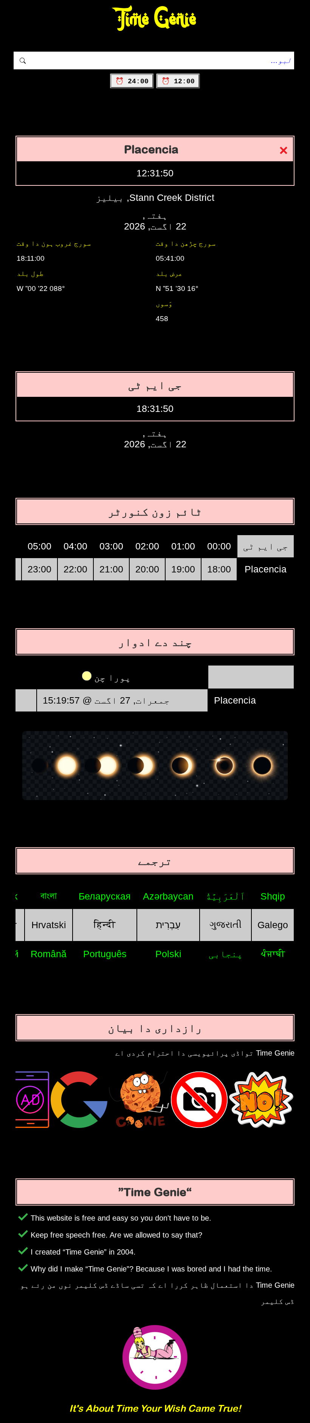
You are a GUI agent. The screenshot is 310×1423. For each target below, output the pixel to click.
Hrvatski (48, 925)
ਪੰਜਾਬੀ (273, 953)
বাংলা (48, 896)
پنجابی (226, 954)
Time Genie (155, 19)
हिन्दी (105, 924)
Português (105, 954)
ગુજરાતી (225, 924)
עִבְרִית (168, 925)
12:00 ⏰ (178, 81)
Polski (168, 954)
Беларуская (105, 896)
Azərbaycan (168, 896)
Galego (272, 925)
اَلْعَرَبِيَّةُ (225, 896)
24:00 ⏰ (132, 81)
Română (49, 954)
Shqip (272, 896)
